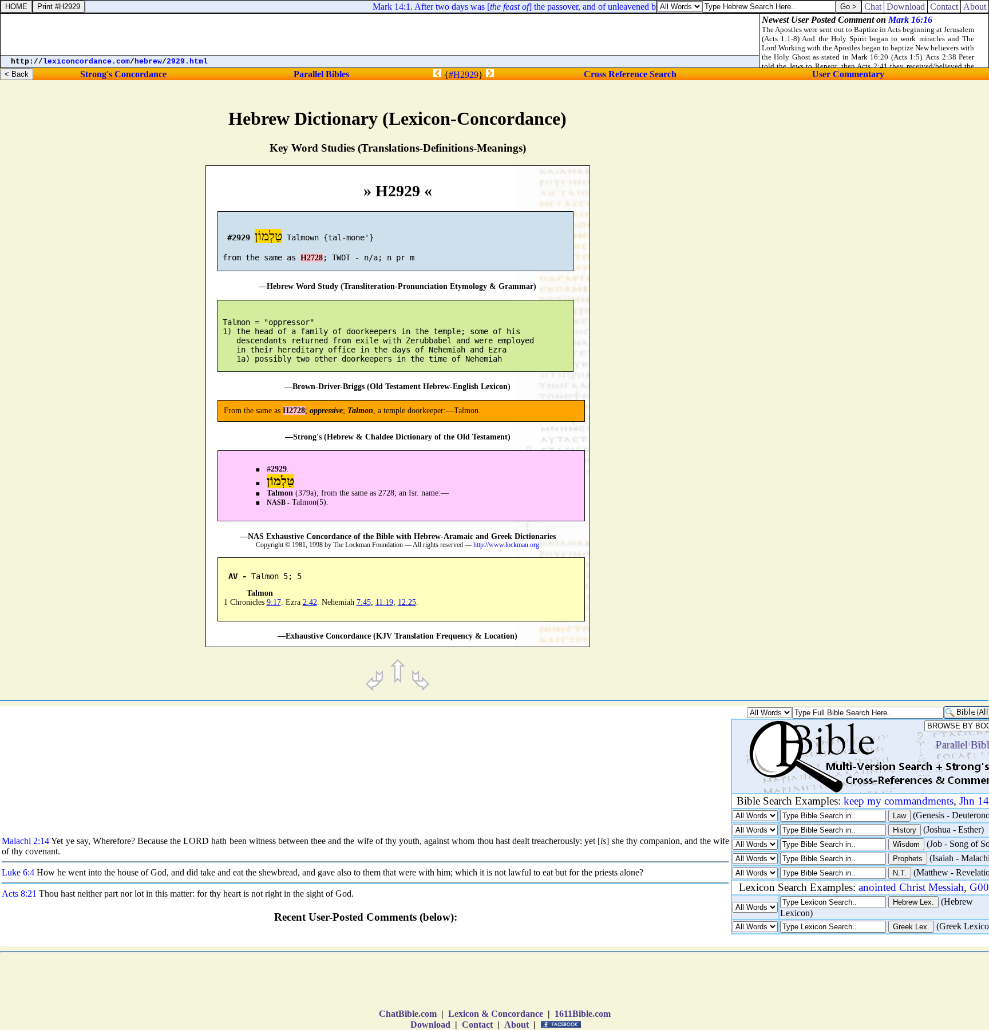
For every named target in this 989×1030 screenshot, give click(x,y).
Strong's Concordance (123, 74)
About (516, 1024)
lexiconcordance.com (86, 61)
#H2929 (463, 75)
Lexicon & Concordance (495, 1014)
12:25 (407, 602)
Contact (477, 1024)
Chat (873, 6)
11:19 (384, 602)
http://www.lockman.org (506, 545)
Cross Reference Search (630, 74)
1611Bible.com (582, 1014)
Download (430, 1024)
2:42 (310, 602)
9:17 (274, 602)
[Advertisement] (892, 484)
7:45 (364, 602)
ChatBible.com (408, 1014)
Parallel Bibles (321, 74)
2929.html (187, 61)
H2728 (311, 257)
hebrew (148, 61)
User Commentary (848, 74)
